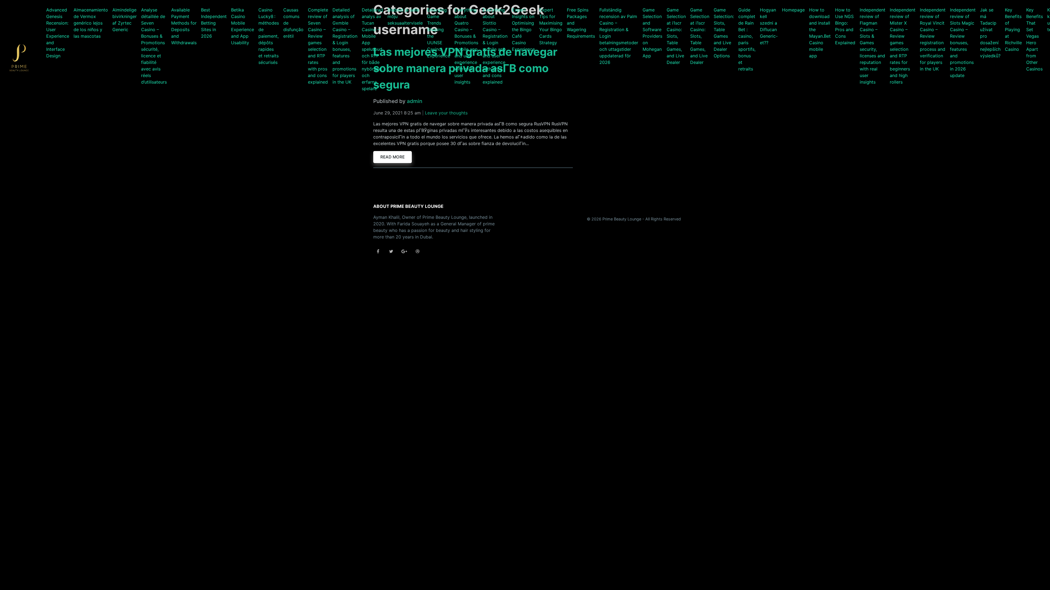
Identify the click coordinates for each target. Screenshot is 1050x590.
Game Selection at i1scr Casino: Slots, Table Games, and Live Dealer (676, 36)
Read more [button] (392, 157)
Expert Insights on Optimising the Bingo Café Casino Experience (523, 29)
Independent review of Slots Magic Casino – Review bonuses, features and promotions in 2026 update (963, 42)
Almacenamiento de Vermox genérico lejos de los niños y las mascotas (91, 23)
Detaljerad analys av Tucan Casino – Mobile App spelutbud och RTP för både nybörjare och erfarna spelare (372, 49)
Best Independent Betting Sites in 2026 (214, 23)
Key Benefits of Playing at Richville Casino (1013, 29)
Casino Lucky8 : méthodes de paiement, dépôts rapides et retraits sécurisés (268, 36)
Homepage (793, 10)
